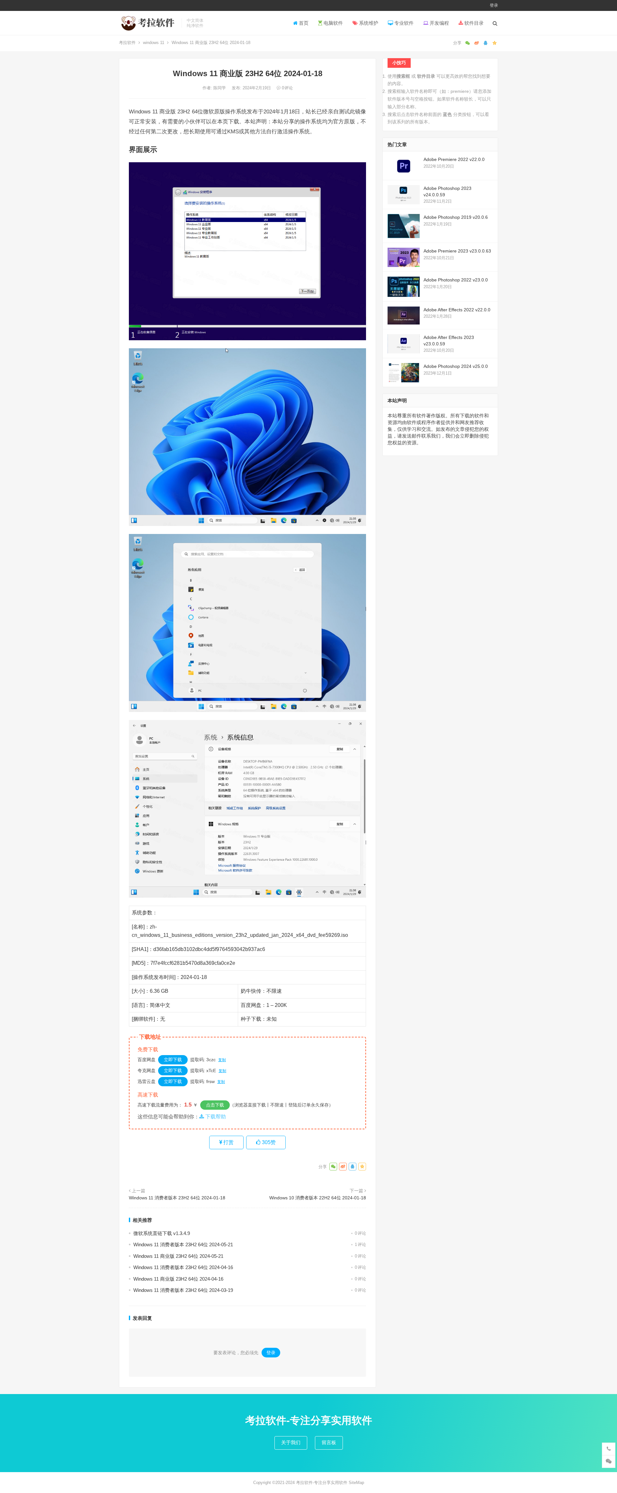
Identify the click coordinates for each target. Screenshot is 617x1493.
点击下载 (215, 1104)
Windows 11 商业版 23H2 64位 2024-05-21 (178, 1256)
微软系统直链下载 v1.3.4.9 (161, 1233)
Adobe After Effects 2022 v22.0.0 (457, 309)
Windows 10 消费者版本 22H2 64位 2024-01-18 (317, 1197)
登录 (494, 5)
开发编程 (438, 23)
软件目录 (473, 23)
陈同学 (220, 87)
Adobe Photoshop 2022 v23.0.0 (456, 279)
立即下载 (173, 1059)
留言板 (329, 1442)
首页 (303, 23)
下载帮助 (215, 1116)
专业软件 (403, 23)
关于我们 (290, 1442)
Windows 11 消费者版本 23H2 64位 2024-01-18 (177, 1197)
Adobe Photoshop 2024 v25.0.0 (456, 366)
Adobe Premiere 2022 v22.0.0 (454, 159)
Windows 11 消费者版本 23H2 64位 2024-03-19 (183, 1290)
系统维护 (368, 23)
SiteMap (356, 1482)
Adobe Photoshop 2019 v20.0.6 (456, 217)
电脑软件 (332, 23)
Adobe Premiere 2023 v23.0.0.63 (457, 250)
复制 (222, 1060)
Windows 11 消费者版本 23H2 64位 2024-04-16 (183, 1267)
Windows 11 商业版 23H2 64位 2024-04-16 (178, 1279)
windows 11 (153, 42)
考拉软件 (127, 42)
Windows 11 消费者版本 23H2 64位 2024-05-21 (183, 1244)
